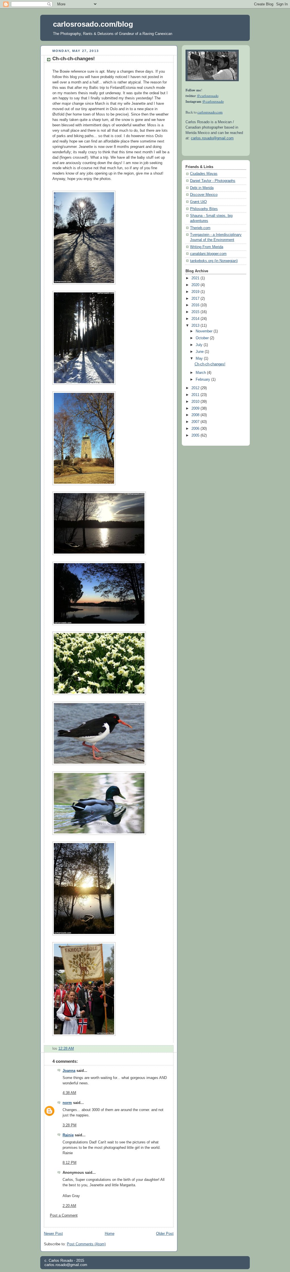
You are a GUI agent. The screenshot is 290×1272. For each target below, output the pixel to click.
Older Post (165, 1234)
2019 (196, 292)
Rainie (68, 1135)
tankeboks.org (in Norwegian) (214, 261)
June (200, 352)
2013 (196, 326)
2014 (196, 319)
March (201, 373)
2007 (196, 422)
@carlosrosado (207, 95)
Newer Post (53, 1234)
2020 (196, 285)
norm (67, 1103)
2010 (196, 402)
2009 (196, 408)
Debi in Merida (202, 188)
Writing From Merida (206, 247)
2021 (196, 278)
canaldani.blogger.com (208, 254)
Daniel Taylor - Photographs (212, 181)
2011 (196, 395)
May (200, 359)
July (200, 345)
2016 (196, 305)
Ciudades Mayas (204, 174)
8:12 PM (69, 1163)
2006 (196, 429)
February (203, 380)
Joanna (69, 1071)
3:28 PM (69, 1125)
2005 (196, 435)
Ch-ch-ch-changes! (73, 58)
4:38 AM (69, 1093)
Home (109, 1234)
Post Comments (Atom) (86, 1244)
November (205, 331)
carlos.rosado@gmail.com (212, 138)
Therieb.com (200, 228)
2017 (196, 299)
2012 (196, 388)
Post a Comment (64, 1215)
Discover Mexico (204, 195)
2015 (196, 312)
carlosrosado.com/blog (93, 24)
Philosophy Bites (204, 209)
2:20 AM (69, 1206)
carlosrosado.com (210, 112)
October (203, 338)
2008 (196, 415)
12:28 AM (66, 1049)
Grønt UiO (198, 202)
